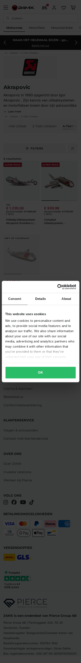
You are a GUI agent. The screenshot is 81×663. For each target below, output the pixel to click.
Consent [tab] (14, 299)
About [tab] (66, 299)
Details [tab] (40, 299)
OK (40, 372)
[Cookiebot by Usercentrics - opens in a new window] (57, 287)
